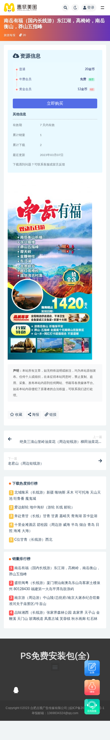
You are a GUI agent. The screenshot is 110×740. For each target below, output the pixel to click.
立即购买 (55, 103)
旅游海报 (9, 35)
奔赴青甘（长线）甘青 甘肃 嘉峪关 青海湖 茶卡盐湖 (55, 516)
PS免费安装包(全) (55, 656)
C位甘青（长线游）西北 (33, 539)
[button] (55, 667)
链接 (52, 414)
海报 (35, 414)
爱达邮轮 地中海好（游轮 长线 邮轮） (44, 507)
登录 (90, 7)
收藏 (18, 414)
